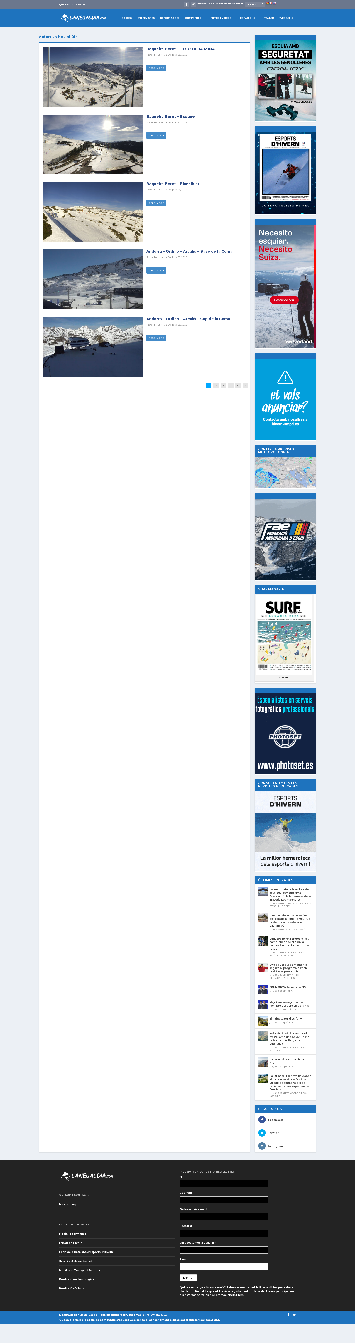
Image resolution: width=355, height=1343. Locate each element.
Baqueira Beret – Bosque (170, 116)
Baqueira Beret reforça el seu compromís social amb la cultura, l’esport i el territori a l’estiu (289, 944)
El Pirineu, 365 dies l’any (285, 1018)
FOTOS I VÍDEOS (220, 17)
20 (238, 385)
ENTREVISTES (146, 17)
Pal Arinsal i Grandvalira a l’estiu (286, 1061)
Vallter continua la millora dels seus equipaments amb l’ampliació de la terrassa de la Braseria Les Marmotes (290, 894)
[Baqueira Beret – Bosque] (93, 145)
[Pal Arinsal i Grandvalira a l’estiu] (263, 1062)
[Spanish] (267, 3)
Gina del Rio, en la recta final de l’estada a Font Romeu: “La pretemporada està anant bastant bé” (289, 920)
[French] (270, 3)
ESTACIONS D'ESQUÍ (294, 952)
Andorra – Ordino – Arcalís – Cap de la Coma (188, 319)
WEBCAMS (286, 17)
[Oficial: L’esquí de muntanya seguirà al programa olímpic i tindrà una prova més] (263, 967)
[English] (274, 3)
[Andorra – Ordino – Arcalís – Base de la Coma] (93, 279)
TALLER (269, 17)
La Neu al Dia (165, 54)
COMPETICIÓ (193, 17)
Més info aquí (68, 1204)
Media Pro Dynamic (72, 1233)
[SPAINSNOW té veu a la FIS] (263, 989)
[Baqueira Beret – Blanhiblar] (93, 212)
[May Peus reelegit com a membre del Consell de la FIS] (263, 1004)
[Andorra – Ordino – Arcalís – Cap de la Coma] (93, 347)
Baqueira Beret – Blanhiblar (173, 184)
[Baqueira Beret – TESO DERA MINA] (93, 77)
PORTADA (287, 955)
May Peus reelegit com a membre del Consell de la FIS (289, 1004)
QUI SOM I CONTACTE (72, 4)
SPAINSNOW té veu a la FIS (287, 987)
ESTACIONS (247, 17)
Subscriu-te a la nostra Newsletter (220, 3)
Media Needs (88, 1314)
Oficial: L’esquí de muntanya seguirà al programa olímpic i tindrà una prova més (289, 968)
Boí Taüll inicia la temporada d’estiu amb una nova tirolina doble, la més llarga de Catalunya (289, 1038)
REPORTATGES (170, 17)
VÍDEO (289, 991)
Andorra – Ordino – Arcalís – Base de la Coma (189, 251)
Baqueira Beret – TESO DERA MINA (180, 49)
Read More (156, 67)
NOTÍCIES (126, 17)
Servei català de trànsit (75, 1261)
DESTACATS (290, 903)
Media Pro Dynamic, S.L (151, 1314)
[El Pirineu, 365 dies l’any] (263, 1021)
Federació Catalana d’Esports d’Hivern (86, 1252)
